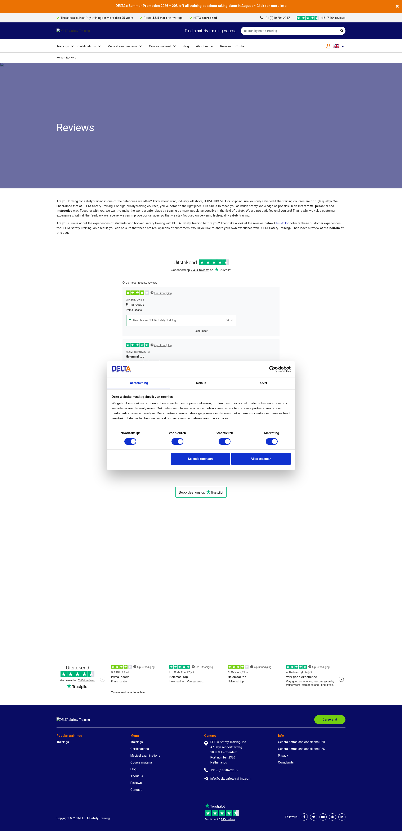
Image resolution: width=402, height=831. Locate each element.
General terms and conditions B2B (301, 742)
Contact (241, 46)
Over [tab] (263, 383)
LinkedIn (342, 817)
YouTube (323, 817)
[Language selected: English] (339, 46)
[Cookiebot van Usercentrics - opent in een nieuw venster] (272, 369)
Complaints (286, 762)
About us (202, 46)
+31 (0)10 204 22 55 (277, 17)
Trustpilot (283, 223)
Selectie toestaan (200, 459)
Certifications (86, 46)
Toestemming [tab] (138, 383)
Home (60, 57)
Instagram (332, 817)
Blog (186, 46)
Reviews (226, 46)
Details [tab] (201, 383)
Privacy (283, 755)
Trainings (63, 46)
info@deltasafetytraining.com (230, 778)
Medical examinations (122, 46)
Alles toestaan (261, 459)
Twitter (313, 817)
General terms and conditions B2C (301, 749)
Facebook (304, 817)
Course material (160, 46)
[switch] (177, 441)
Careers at (330, 719)
